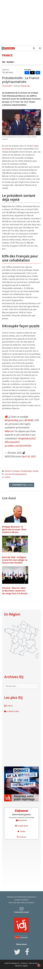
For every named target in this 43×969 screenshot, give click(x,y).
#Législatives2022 (27, 438)
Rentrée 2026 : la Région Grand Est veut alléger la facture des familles (14, 560)
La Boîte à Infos (12, 711)
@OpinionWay (11, 420)
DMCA (17, 937)
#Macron (9, 431)
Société (10, 62)
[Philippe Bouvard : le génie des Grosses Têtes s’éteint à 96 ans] (15, 514)
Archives (24, 963)
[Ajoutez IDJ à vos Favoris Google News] (7, 72)
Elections (8, 471)
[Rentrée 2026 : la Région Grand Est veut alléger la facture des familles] (15, 544)
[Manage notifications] (38, 965)
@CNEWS (28, 420)
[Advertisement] (21, 22)
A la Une (8, 474)
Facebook (22, 837)
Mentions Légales (21, 966)
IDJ (3, 62)
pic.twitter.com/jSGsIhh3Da (18, 445)
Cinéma (9, 705)
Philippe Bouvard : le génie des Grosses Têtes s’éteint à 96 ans (14, 529)
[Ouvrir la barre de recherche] (34, 48)
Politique (16, 471)
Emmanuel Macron (19, 474)
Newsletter (22, 820)
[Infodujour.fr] (8, 48)
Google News (22, 826)
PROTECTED (24, 937)
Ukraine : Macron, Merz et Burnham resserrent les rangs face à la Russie (14, 590)
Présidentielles (26, 471)
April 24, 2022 (29, 456)
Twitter (22, 831)
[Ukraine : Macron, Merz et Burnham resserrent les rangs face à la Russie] (15, 575)
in (38, 72)
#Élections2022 (12, 441)
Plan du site (33, 963)
